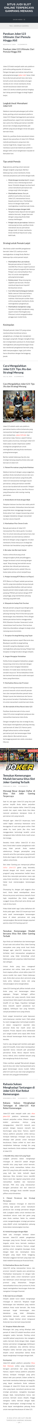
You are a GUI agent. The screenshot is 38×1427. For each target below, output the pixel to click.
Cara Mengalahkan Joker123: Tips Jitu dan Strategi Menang (17, 369)
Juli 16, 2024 (7, 376)
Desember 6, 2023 (9, 1098)
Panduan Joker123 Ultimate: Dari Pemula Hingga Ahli (16, 37)
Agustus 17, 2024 (9, 44)
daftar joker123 (9, 867)
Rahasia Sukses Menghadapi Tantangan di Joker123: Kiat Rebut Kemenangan (19, 1089)
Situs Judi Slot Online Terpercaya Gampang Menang (19, 8)
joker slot (22, 75)
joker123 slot (21, 435)
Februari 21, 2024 (9, 786)
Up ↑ (20, 1422)
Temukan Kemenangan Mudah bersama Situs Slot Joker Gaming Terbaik (19, 779)
